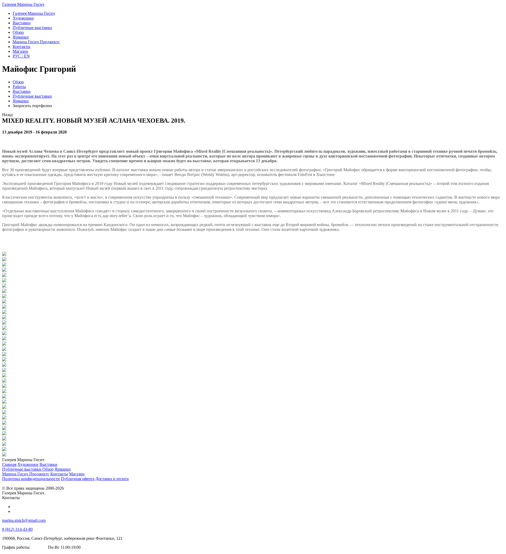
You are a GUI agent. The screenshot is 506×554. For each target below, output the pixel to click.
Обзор (18, 82)
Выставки (22, 91)
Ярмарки (21, 101)
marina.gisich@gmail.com (24, 520)
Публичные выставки (32, 96)
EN (21, 56)
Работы (19, 86)
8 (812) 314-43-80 (17, 529)
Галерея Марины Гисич (23, 4)
